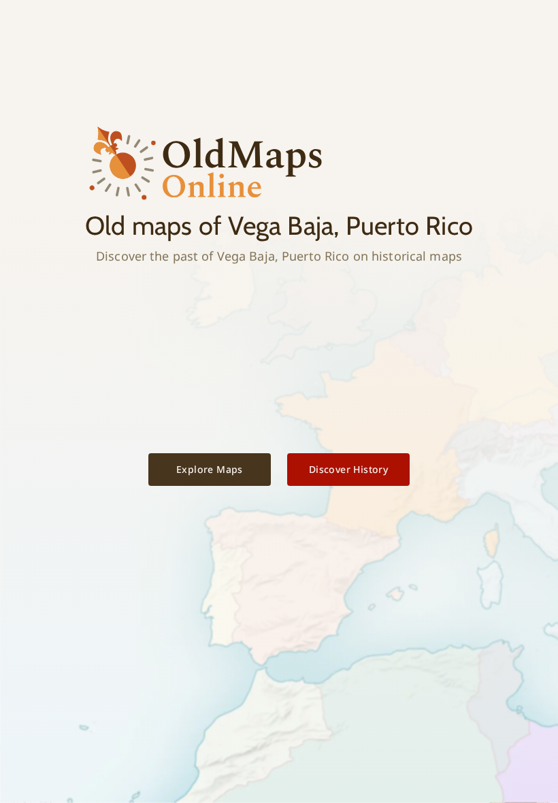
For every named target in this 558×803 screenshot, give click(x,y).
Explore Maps (209, 469)
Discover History (348, 469)
